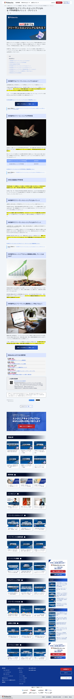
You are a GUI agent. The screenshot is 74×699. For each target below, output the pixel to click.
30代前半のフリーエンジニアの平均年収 (18, 62)
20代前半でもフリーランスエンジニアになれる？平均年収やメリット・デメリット (26, 173)
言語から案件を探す (6, 670)
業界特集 (11, 474)
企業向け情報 (12, 623)
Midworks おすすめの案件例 (15, 72)
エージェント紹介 (13, 645)
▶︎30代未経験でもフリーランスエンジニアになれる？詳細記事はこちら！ (22, 99)
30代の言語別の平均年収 (15, 64)
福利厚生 (3, 682)
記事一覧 (20, 670)
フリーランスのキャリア (16, 515)
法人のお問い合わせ (32, 670)
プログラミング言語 (14, 580)
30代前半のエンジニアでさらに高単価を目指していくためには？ (23, 69)
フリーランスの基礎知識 (15, 537)
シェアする (32, 400)
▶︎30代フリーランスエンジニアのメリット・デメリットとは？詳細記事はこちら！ (23, 243)
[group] (13, 483)
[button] (45, 483)
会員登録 (59, 2)
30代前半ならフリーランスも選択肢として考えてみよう (21, 71)
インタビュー (12, 494)
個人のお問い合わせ (32, 668)
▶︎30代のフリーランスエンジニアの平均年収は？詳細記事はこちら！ (21, 169)
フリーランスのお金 (14, 601)
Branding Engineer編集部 (20, 380)
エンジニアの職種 (13, 558)
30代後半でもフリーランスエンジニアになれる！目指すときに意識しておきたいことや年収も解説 (26, 109)
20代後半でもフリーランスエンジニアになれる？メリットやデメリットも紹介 (26, 247)
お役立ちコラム (20, 668)
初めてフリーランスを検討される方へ (9, 680)
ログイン (53, 2)
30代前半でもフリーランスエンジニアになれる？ (20, 60)
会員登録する (66, 669)
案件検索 (18, 2)
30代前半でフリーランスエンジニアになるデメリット (21, 67)
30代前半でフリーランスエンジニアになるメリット (20, 65)
